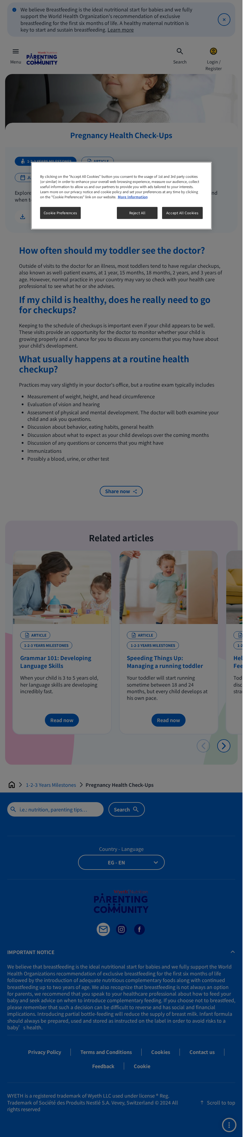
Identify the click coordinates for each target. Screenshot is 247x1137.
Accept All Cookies (182, 212)
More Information (133, 196)
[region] (121, 196)
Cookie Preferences (60, 212)
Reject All (137, 212)
